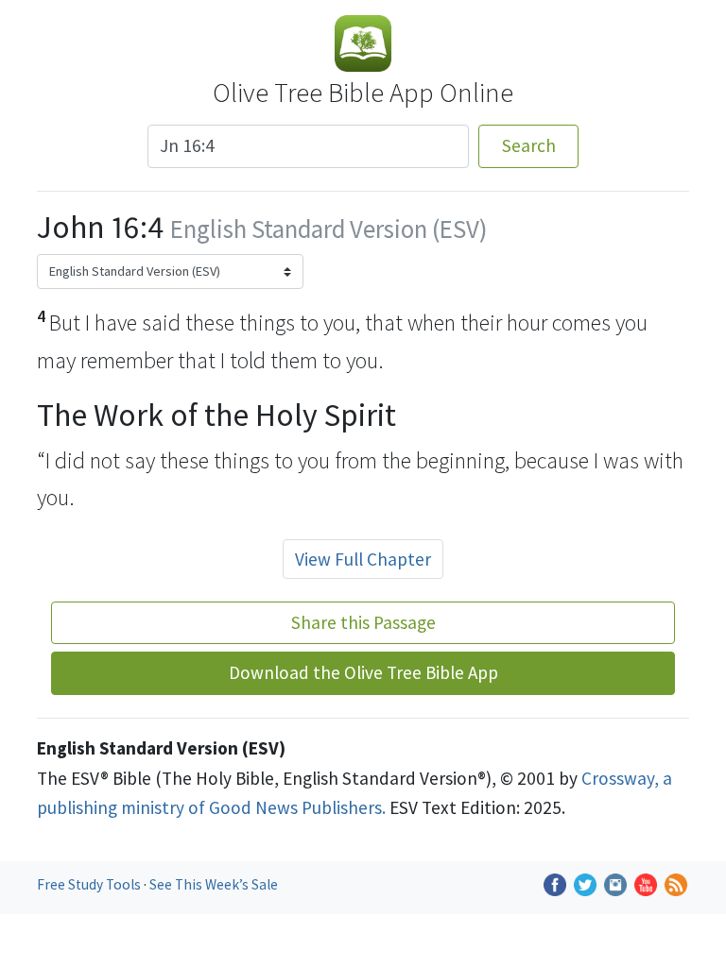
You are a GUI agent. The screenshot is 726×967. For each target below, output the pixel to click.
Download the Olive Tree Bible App (363, 672)
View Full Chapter (363, 559)
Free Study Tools (90, 884)
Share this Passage (363, 622)
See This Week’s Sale (213, 884)
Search (529, 145)
